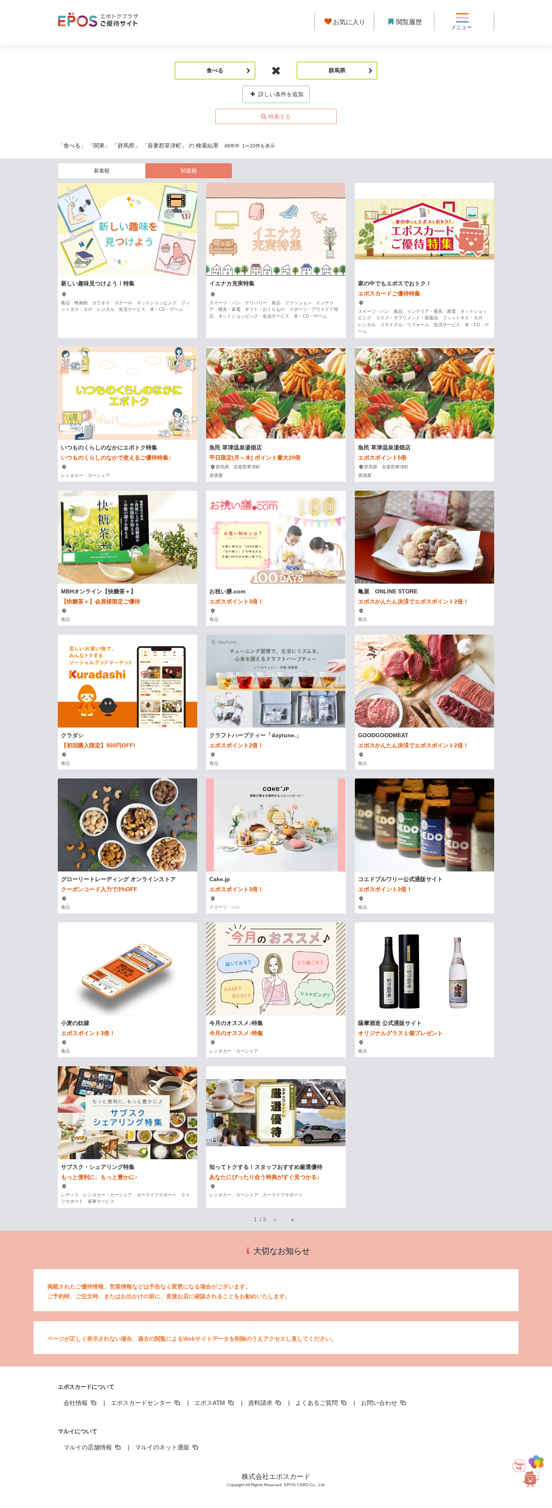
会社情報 (76, 1402)
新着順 (102, 171)
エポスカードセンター (142, 1402)
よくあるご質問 (317, 1402)
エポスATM (210, 1402)
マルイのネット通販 (163, 1447)
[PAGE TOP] (529, 1468)
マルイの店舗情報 (88, 1447)
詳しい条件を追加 (280, 94)
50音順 (189, 171)
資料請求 (261, 1402)
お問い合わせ (380, 1402)
